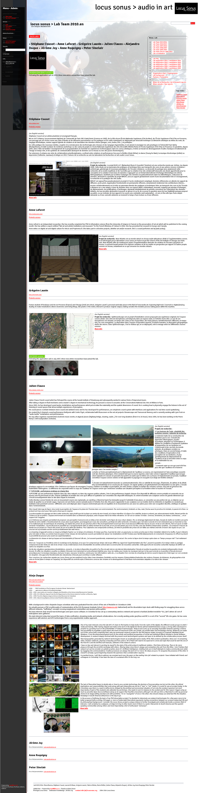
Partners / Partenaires (160, 77)
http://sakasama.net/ (36, 214)
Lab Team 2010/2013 (160, 44)
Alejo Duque (180, 102)
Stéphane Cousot (181, 94)
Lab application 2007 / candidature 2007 (167, 64)
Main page (9, 16)
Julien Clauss (180, 100)
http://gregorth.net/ (35, 295)
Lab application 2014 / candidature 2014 (167, 61)
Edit (7, 25)
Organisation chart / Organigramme (165, 73)
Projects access (34, 127)
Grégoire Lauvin (181, 98)
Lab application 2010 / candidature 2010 (167, 62)
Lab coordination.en (50, 747)
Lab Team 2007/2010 (160, 46)
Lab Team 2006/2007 (160, 48)
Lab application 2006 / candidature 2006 (167, 66)
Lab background (159, 75)
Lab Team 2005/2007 (160, 50)
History (8, 28)
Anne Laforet (180, 96)
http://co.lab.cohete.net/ (36, 580)
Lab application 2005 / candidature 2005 (167, 68)
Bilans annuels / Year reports (163, 84)
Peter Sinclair (180, 108)
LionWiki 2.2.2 (54, 789)
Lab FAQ (156, 59)
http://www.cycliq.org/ (36, 390)
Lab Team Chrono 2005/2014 (163, 52)
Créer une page (10, 29)
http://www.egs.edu (110, 607)
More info (33, 198)
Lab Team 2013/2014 (160, 42)
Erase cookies (10, 43)
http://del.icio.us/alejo (36, 581)
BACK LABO (34, 36)
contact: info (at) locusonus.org (86, 790)
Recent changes (11, 18)
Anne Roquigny (181, 106)
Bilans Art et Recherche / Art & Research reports (169, 82)
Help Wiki (9, 26)
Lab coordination (159, 54)
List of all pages (11, 41)
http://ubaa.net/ (34, 123)
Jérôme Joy (180, 104)
